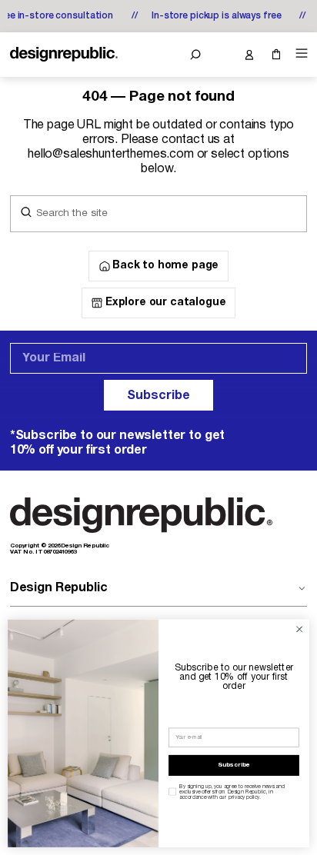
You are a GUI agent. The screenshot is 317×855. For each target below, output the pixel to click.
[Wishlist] (222, 54)
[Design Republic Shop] (64, 54)
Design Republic (59, 588)
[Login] (248, 54)
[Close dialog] (299, 630)
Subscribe (158, 396)
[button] (195, 54)
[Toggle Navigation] (299, 53)
